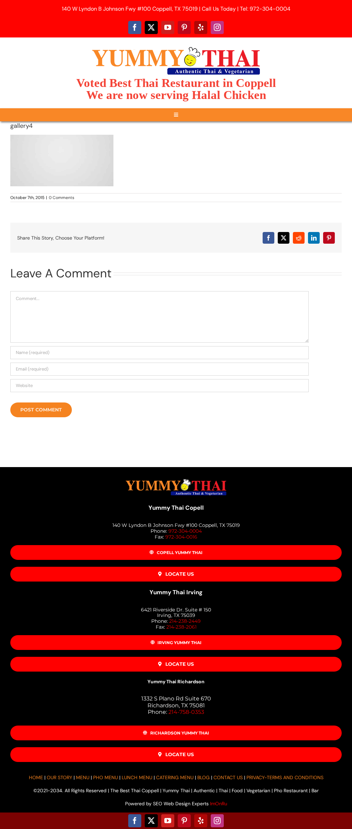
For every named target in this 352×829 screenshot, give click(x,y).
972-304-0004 (185, 531)
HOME (36, 777)
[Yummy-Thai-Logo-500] (176, 47)
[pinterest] (184, 27)
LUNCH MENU (137, 777)
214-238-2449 (185, 621)
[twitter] (151, 27)
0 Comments (61, 197)
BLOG (203, 777)
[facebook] (134, 27)
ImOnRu (218, 803)
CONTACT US (228, 777)
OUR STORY (59, 777)
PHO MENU (105, 777)
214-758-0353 (186, 712)
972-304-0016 (181, 537)
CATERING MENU (175, 777)
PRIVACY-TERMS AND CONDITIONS (284, 777)
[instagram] (217, 27)
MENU (82, 777)
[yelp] (200, 27)
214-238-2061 (181, 627)
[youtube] (167, 27)
